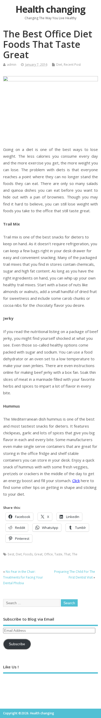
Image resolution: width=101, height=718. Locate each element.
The (74, 554)
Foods (28, 554)
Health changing (50, 9)
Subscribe (17, 644)
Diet (59, 64)
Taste (58, 554)
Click (76, 480)
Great (38, 554)
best (11, 554)
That (67, 554)
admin (11, 64)
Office (48, 554)
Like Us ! (11, 666)
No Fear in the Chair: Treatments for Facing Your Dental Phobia (23, 577)
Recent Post (72, 64)
